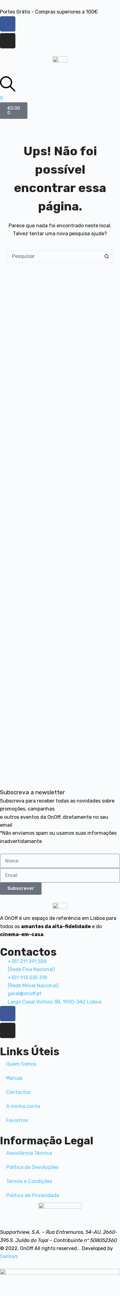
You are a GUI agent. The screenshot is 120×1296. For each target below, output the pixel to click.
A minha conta (23, 1106)
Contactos (18, 1092)
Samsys (9, 1256)
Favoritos (17, 1120)
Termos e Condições (29, 1181)
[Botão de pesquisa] (107, 256)
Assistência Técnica (29, 1153)
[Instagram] (7, 40)
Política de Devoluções (32, 1167)
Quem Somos (21, 1064)
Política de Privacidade (32, 1195)
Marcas (14, 1078)
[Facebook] (7, 24)
